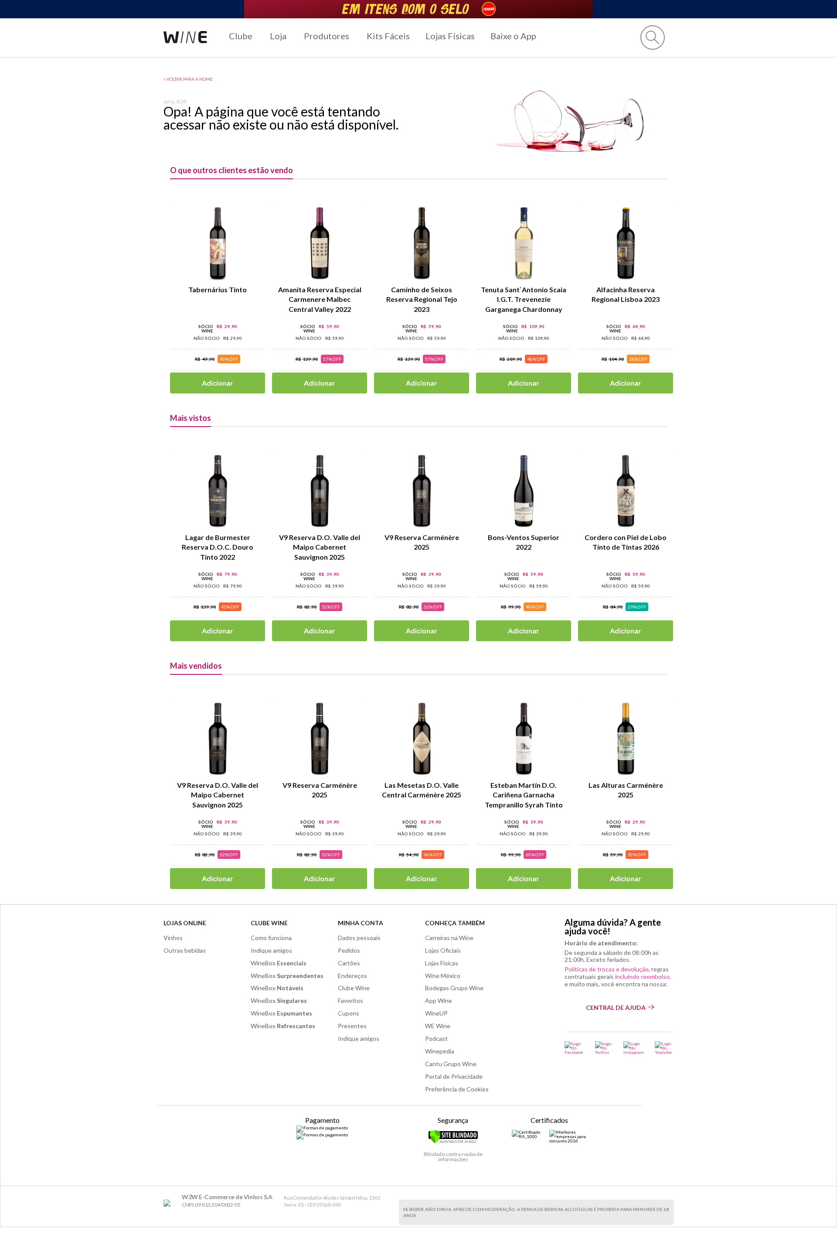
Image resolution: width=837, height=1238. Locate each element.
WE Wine (437, 1025)
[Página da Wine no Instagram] (633, 1047)
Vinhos (173, 937)
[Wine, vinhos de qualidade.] (168, 1203)
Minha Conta (360, 923)
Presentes (352, 1025)
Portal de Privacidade (454, 1076)
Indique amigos (271, 950)
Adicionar (217, 383)
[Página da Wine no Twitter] (603, 1047)
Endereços (352, 975)
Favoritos (350, 1000)
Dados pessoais (359, 937)
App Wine (438, 1000)
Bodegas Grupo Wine (454, 988)
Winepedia (439, 1051)
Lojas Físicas (450, 36)
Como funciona (271, 937)
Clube (240, 36)
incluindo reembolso (642, 976)
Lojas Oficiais (443, 950)
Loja (278, 36)
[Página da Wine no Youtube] (664, 1047)
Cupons (348, 1013)
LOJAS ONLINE (184, 923)
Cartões (349, 963)
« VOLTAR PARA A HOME (188, 79)
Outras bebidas (184, 950)
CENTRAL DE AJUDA (616, 1007)
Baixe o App (513, 36)
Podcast (436, 1038)
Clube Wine (269, 923)
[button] (652, 37)
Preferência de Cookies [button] (457, 1089)
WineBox (278, 963)
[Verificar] (453, 1142)
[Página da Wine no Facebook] (574, 1047)
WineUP (436, 1013)
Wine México (442, 975)
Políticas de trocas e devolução (607, 969)
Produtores (326, 36)
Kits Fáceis (388, 36)
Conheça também (455, 923)
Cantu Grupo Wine (450, 1063)
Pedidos (349, 950)
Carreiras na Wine (449, 937)
